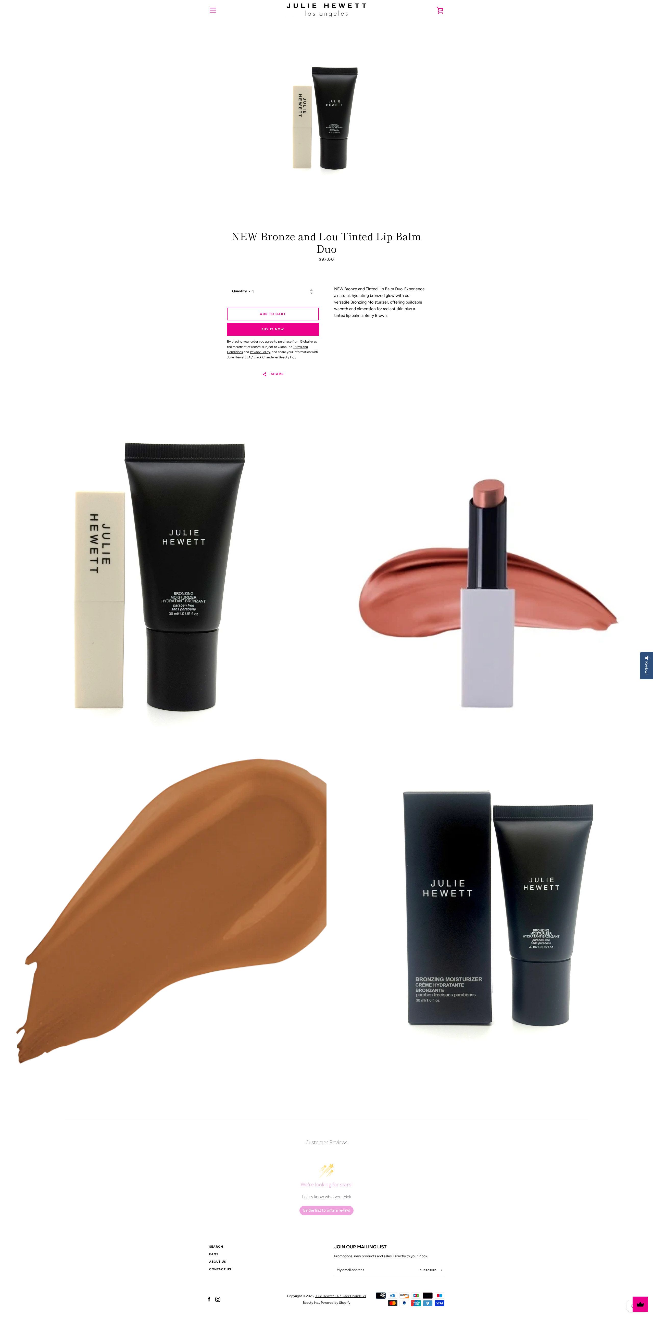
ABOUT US (217, 1261)
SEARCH (216, 1246)
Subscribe (428, 1270)
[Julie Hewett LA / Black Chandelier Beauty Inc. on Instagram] (217, 1299)
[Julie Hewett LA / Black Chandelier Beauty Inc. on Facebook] (209, 1299)
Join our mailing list (360, 1247)
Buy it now (272, 329)
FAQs (213, 1254)
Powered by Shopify (335, 1303)
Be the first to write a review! (326, 1210)
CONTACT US (220, 1269)
